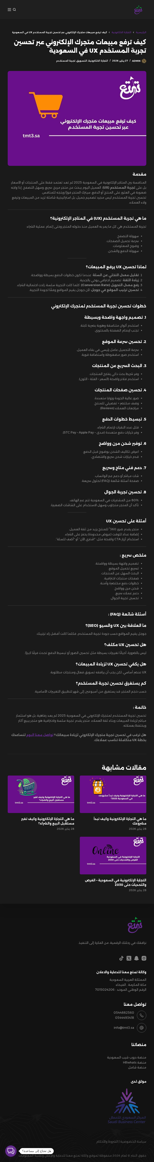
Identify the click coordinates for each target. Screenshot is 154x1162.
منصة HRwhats (134, 1062)
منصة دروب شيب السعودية (126, 1057)
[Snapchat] (136, 958)
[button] (11, 1151)
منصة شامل (137, 1067)
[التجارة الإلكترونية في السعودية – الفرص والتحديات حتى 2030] (113, 855)
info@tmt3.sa (124, 1027)
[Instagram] (144, 958)
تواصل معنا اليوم (39, 735)
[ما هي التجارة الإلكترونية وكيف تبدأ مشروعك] (113, 794)
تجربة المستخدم (65, 60)
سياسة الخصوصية (133, 1141)
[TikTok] (121, 958)
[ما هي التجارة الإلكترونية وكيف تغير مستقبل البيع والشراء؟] (41, 794)
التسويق (81, 60)
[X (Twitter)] (129, 958)
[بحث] (14, 9)
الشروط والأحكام (107, 1141)
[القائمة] (9, 9)
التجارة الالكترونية (98, 60)
